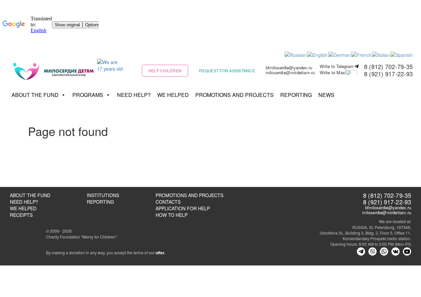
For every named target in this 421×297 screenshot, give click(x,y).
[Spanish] (401, 54)
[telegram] (361, 251)
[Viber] (372, 251)
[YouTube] (407, 251)
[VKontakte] (395, 251)
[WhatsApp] (384, 251)
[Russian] (296, 54)
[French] (361, 54)
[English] (317, 54)
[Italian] (381, 54)
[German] (339, 54)
